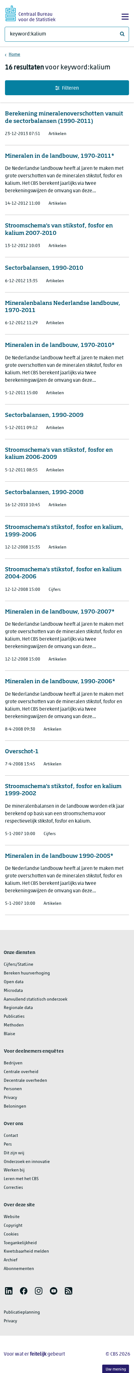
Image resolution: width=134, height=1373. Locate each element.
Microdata (13, 991)
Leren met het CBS (21, 1179)
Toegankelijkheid (20, 1243)
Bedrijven (13, 1063)
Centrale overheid (21, 1072)
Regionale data (18, 1008)
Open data (13, 982)
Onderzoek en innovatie (27, 1162)
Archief (10, 1260)
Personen (13, 1089)
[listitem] (9, 1291)
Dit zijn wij (14, 1153)
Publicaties (14, 1017)
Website (12, 1217)
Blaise (9, 1034)
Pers (8, 1144)
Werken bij (14, 1170)
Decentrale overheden (25, 1081)
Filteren (70, 88)
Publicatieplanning (22, 1312)
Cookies (11, 1234)
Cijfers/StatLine (18, 965)
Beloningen (15, 1106)
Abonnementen (19, 1269)
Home (14, 55)
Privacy (10, 1098)
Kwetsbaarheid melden (26, 1251)
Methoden (14, 1025)
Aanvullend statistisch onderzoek (35, 999)
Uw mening (116, 1369)
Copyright (13, 1226)
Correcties (13, 1188)
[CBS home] (30, 12)
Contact (11, 1136)
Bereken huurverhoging (27, 973)
